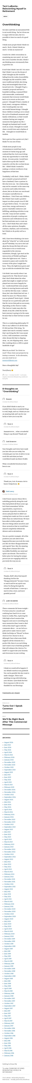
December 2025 (9, 762)
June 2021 (7, 894)
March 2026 (8, 755)
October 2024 (9, 794)
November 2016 (9, 1031)
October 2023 (9, 824)
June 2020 (7, 924)
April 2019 (7, 959)
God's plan (23, 375)
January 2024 (9, 817)
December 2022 (9, 849)
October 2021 (8, 884)
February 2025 (9, 787)
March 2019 (8, 961)
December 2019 (9, 939)
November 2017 (9, 1001)
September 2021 (9, 886)
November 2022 (9, 852)
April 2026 (8, 752)
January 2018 (8, 996)
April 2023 (8, 839)
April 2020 (8, 929)
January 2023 (8, 847)
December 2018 (9, 968)
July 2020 (7, 921)
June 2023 (7, 834)
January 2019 (8, 966)
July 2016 (7, 1041)
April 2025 (8, 782)
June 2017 (7, 1013)
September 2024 (10, 797)
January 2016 (8, 1055)
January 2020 (9, 936)
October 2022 (9, 854)
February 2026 (9, 757)
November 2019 (9, 941)
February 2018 (9, 993)
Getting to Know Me (9, 1064)
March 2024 (8, 812)
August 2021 (8, 889)
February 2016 (9, 1053)
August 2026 (8, 742)
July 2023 (7, 832)
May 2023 (7, 837)
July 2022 (7, 862)
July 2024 (7, 802)
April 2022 (8, 869)
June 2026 (7, 747)
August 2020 (8, 919)
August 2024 (8, 799)
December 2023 (9, 819)
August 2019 (8, 949)
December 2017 (9, 998)
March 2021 (8, 901)
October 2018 (8, 973)
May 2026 (7, 750)
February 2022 (9, 874)
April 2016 (7, 1048)
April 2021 (7, 899)
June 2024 (7, 804)
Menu (5, 16)
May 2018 (7, 986)
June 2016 (7, 1043)
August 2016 (8, 1038)
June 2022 (7, 864)
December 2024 (9, 790)
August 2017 (8, 1008)
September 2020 (10, 916)
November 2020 (9, 911)
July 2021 (7, 891)
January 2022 (9, 877)
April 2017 (7, 1018)
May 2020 (7, 926)
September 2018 (9, 976)
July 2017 (7, 1011)
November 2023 (9, 822)
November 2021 (9, 881)
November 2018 (9, 971)
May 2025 (7, 780)
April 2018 (8, 988)
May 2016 (7, 1046)
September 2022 (10, 857)
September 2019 (9, 946)
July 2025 (7, 775)
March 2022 (8, 872)
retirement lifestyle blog (14, 377)
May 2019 (7, 956)
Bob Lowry (10, 491)
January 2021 (8, 906)
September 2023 (10, 827)
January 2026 (9, 760)
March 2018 (8, 991)
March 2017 (8, 1021)
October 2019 (8, 944)
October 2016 (8, 1033)
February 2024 (9, 814)
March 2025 (8, 785)
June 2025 (7, 777)
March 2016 (8, 1050)
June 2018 (7, 983)
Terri (6, 375)
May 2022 (7, 867)
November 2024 (9, 792)
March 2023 (8, 842)
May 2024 (7, 807)
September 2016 (9, 1036)
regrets (4, 377)
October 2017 (8, 1003)
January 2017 (8, 1026)
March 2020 (8, 931)
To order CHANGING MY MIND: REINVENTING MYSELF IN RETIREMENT (13, 1070)
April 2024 (8, 809)
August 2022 (8, 859)
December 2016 (9, 1028)
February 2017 (9, 1023)
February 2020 (9, 934)
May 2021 (7, 896)
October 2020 (9, 914)
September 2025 (10, 770)
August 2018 (8, 978)
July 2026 (7, 745)
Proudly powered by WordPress (20, 1079)
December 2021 (9, 879)
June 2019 (7, 954)
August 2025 (8, 772)
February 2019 (9, 964)
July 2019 (7, 951)
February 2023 (9, 844)
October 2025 (9, 767)
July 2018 (7, 981)
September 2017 (9, 1006)
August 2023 (8, 829)
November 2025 (9, 765)
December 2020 (9, 909)
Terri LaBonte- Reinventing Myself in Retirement (14, 8)
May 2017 (7, 1016)
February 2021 (9, 904)
